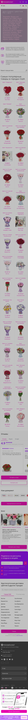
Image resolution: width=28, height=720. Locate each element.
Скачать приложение (14, 711)
